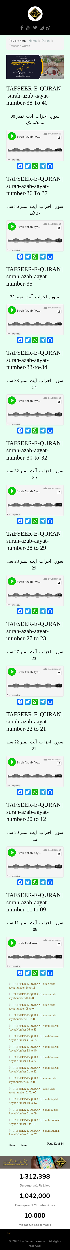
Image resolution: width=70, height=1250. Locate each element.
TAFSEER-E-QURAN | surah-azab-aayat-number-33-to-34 (34, 359)
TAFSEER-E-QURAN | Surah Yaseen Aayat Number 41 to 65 (34, 1038)
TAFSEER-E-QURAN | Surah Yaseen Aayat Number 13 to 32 (34, 1059)
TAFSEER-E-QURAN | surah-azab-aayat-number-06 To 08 (32, 1080)
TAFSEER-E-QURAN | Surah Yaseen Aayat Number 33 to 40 (34, 1048)
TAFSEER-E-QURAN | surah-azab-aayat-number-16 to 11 (32, 985)
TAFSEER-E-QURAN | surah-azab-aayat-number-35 (34, 276)
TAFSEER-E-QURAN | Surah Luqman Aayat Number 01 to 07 (34, 1132)
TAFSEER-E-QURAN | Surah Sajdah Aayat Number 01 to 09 (33, 1111)
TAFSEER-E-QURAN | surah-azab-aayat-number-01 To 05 (32, 1090)
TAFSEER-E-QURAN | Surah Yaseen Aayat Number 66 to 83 (34, 1027)
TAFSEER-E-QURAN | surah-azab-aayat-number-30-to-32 (34, 450)
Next (24, 1145)
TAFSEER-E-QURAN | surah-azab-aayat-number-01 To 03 (32, 1017)
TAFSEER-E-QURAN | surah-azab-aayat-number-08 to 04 (32, 1006)
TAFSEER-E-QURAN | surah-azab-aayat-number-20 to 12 (34, 811)
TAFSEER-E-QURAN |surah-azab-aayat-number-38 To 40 (33, 95)
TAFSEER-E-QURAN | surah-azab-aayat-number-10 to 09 (32, 996)
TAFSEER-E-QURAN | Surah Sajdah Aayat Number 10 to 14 (33, 1101)
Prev (12, 1145)
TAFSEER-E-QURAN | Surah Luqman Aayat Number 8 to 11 (34, 1122)
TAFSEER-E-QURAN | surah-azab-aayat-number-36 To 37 (34, 185)
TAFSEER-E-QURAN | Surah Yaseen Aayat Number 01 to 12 (34, 1069)
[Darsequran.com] (35, 1162)
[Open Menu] (11, 15)
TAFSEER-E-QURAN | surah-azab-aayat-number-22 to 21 (34, 721)
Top (8, 1233)
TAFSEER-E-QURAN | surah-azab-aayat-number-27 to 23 (34, 631)
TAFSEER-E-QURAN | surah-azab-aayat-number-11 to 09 (34, 902)
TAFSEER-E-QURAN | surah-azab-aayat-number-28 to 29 (34, 540)
